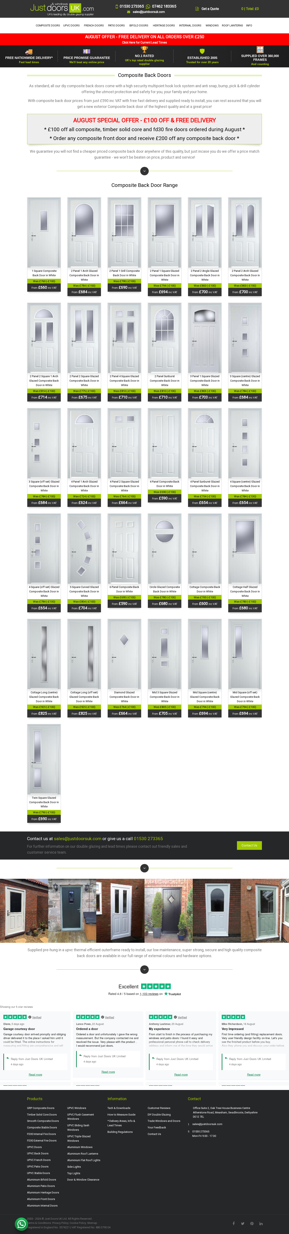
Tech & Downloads (118, 1108)
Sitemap (92, 1222)
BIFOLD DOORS (138, 25)
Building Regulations (120, 1131)
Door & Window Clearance (83, 1179)
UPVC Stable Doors (38, 1173)
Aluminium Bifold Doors (41, 1179)
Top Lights (73, 1173)
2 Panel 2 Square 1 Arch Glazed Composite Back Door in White (44, 381)
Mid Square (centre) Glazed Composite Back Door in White (205, 697)
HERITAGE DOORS (164, 25)
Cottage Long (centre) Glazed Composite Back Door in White (44, 697)
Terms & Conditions (39, 1222)
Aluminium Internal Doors (42, 1205)
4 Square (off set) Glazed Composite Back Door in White (44, 591)
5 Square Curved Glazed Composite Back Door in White (84, 591)
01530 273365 (148, 838)
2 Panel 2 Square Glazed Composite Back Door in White (84, 381)
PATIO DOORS (116, 25)
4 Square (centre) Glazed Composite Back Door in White (245, 486)
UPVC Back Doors (37, 1153)
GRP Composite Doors (40, 1108)
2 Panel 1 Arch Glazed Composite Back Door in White (84, 275)
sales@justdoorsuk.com (77, 838)
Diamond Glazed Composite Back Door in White (124, 697)
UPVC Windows (76, 1108)
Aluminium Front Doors (41, 1199)
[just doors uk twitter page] (242, 1223)
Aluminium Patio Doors (41, 1186)
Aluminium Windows (79, 1147)
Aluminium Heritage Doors (43, 1192)
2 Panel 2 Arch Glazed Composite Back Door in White (245, 275)
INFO (249, 25)
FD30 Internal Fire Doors (41, 1134)
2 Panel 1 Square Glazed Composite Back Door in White (164, 275)
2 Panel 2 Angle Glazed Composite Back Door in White (205, 275)
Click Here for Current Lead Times (144, 42)
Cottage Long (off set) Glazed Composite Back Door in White (84, 697)
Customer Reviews (159, 1108)
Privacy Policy (60, 1222)
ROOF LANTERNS (232, 25)
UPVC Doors (34, 1147)
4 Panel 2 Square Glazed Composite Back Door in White (124, 486)
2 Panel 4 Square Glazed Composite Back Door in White (124, 381)
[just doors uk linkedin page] (261, 1223)
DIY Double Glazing (159, 1114)
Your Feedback (157, 1127)
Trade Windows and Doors (164, 1120)
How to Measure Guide (121, 1114)
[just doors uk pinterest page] (252, 1223)
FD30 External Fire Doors (41, 1140)
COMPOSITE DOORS (48, 25)
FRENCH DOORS (94, 25)
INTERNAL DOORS (190, 25)
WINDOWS (212, 25)
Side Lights (74, 1166)
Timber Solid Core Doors (42, 1114)
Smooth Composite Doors (43, 1120)
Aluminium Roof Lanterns (82, 1153)
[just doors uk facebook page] (233, 1223)
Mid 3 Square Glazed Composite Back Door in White (164, 697)
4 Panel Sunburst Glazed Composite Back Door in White (205, 486)
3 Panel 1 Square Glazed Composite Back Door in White (205, 381)
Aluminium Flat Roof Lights (83, 1160)
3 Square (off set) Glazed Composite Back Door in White (44, 486)
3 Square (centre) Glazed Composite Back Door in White (245, 381)
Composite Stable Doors (42, 1127)
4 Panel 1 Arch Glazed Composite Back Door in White (84, 486)
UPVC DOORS (71, 25)
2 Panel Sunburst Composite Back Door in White (164, 381)
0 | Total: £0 (250, 9)
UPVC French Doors (39, 1160)
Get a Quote (210, 9)
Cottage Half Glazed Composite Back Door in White (245, 591)
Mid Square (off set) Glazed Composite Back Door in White (245, 697)
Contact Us (249, 845)
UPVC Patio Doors (37, 1166)
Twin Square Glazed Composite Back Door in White (44, 802)
